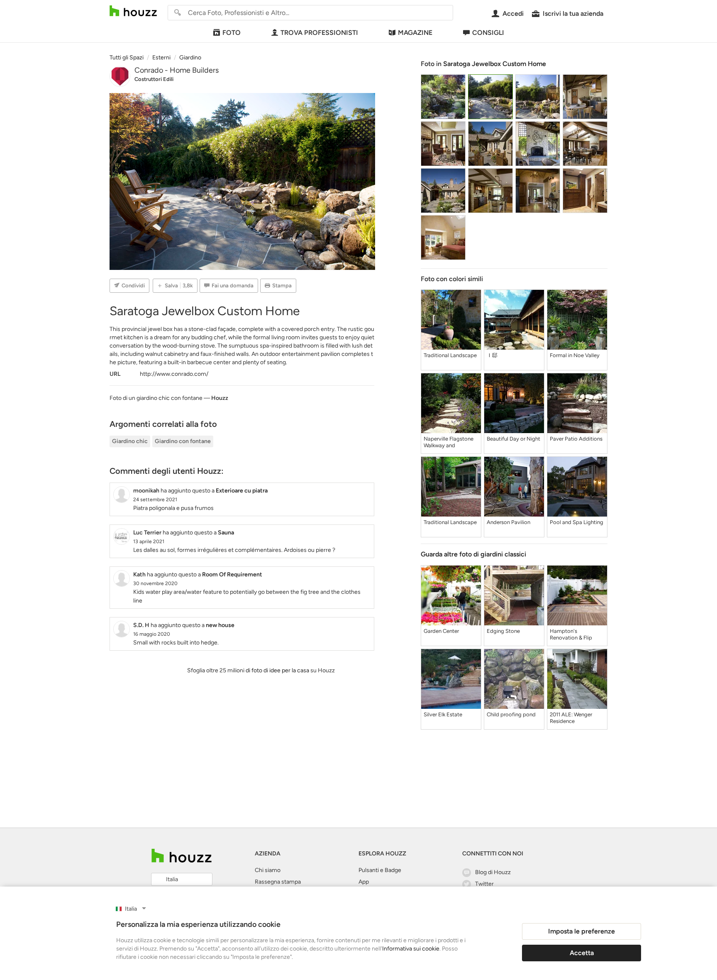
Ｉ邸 (492, 355)
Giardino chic (130, 441)
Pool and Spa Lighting (576, 522)
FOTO (231, 33)
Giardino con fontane (183, 441)
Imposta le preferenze (581, 931)
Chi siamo (267, 870)
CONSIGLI (488, 33)
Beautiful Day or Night (513, 439)
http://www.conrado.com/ (174, 373)
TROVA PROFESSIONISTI (319, 33)
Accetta (582, 953)
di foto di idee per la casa (277, 670)
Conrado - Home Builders (176, 70)
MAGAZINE (415, 33)
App (363, 881)
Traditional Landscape (450, 355)
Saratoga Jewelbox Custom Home (494, 64)
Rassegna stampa (278, 881)
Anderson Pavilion (508, 522)
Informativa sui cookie (410, 948)
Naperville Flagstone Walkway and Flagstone (448, 442)
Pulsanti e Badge (379, 870)
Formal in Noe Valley (575, 355)
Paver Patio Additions (576, 439)
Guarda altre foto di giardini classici (473, 554)
